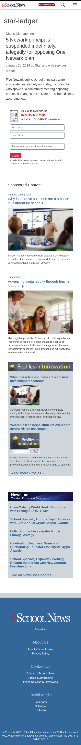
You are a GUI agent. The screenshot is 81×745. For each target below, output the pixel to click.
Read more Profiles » (27, 473)
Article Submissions (41, 677)
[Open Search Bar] (63, 5)
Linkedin (40, 710)
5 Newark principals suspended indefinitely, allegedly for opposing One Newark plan (35, 49)
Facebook (40, 701)
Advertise (40, 629)
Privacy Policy (30, 163)
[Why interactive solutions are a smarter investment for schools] (40, 249)
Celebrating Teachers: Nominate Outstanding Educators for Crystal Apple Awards (40, 547)
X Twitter (40, 706)
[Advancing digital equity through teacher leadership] (40, 332)
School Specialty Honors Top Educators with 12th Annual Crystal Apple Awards (40, 521)
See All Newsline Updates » (32, 575)
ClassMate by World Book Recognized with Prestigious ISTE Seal (38, 509)
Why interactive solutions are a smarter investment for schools (38, 201)
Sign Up (15, 156)
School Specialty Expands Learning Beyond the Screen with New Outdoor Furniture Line (38, 562)
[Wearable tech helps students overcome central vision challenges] (25, 451)
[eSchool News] (14, 5)
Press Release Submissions (40, 681)
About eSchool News (40, 649)
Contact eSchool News (41, 673)
